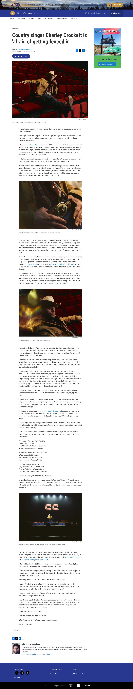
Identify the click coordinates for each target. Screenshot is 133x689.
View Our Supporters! (107, 64)
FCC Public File (53, 674)
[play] (12, 13)
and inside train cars (51, 411)
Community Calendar (46, 19)
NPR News (15, 28)
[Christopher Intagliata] (16, 648)
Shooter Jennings (72, 557)
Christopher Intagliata (24, 49)
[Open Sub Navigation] (15, 19)
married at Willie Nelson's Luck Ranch (60, 264)
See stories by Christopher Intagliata (36, 654)
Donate (118, 5)
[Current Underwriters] (107, 41)
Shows (31, 19)
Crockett (33, 145)
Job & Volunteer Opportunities (81, 674)
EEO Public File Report (55, 670)
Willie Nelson (33, 264)
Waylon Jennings (30, 560)
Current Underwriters (107, 59)
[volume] (18, 13)
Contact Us (75, 19)
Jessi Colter (43, 560)
